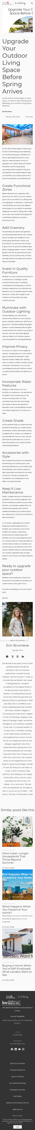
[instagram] (17, 656)
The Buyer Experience (17, 1070)
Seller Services (17, 1109)
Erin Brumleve (7, 111)
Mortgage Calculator (17, 1090)
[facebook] (7, 656)
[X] (12, 656)
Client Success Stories (17, 1063)
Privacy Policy (17, 1116)
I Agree (17, 1127)
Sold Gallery (17, 1096)
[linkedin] (23, 656)
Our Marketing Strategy (17, 1083)
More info (25, 1123)
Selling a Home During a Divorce (17, 1103)
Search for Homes (17, 1077)
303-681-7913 (17, 650)
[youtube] (28, 656)
